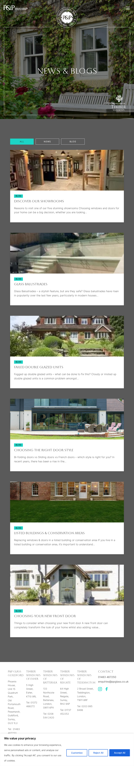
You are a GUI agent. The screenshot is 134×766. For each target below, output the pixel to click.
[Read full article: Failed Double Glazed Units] (67, 355)
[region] (67, 750)
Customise (77, 752)
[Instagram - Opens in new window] (100, 690)
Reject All (98, 752)
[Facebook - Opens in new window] (107, 690)
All (22, 141)
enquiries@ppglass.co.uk (113, 681)
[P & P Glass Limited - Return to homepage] (15, 8)
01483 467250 (107, 677)
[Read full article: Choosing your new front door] (67, 604)
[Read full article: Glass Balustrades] (67, 272)
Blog (73, 141)
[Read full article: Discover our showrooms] (67, 189)
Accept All (119, 752)
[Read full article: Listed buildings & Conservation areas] (67, 521)
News (47, 141)
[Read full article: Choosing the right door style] (67, 438)
